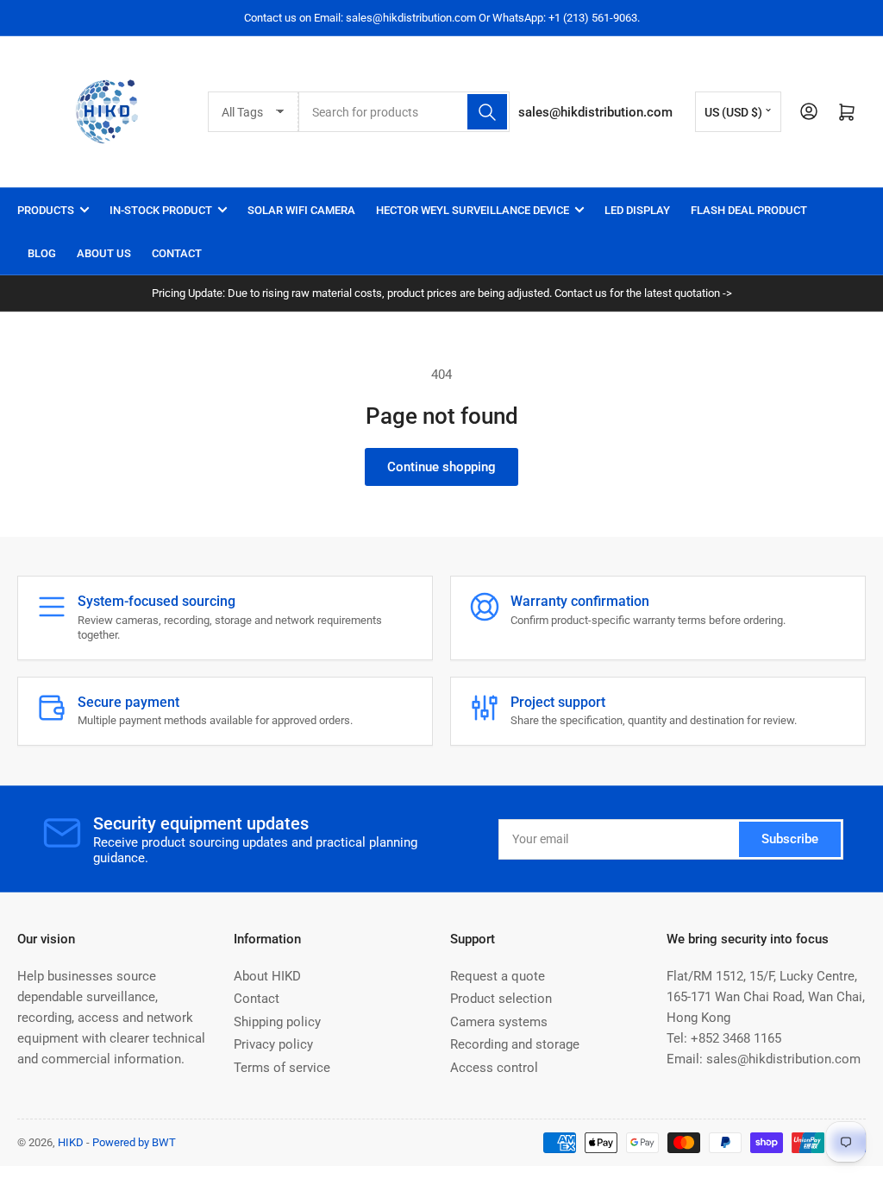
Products (45, 210)
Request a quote (497, 976)
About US (104, 253)
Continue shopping (441, 467)
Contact (177, 253)
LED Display (637, 210)
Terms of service (282, 1067)
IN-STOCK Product (161, 210)
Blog (42, 253)
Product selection (501, 998)
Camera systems (499, 1022)
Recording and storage (514, 1044)
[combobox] (403, 111)
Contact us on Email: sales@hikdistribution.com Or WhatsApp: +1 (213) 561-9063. (442, 17)
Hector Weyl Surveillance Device (472, 210)
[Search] (487, 112)
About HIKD (267, 976)
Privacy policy (273, 1044)
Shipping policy (277, 1022)
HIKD (71, 1142)
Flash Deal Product (749, 210)
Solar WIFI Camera (301, 210)
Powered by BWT (134, 1142)
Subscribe (789, 839)
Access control (494, 1067)
